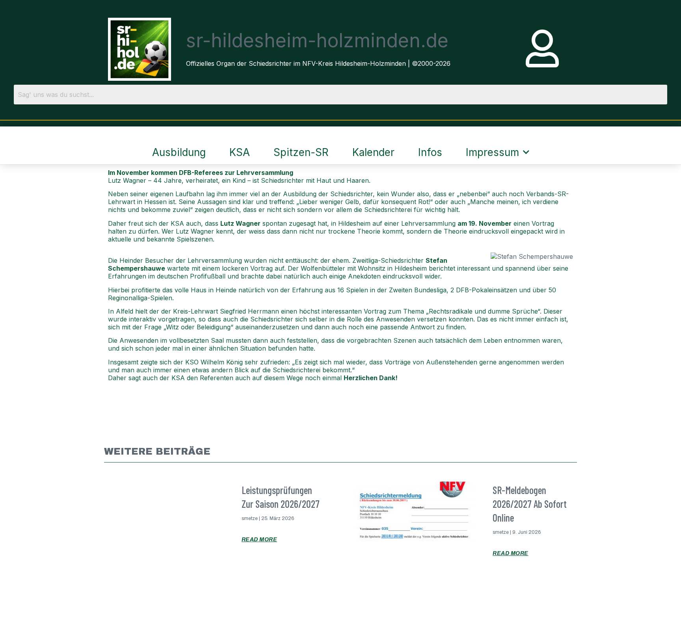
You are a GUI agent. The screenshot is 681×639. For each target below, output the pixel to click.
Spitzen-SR (301, 152)
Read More (259, 539)
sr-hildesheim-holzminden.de (317, 40)
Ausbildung (179, 152)
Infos (430, 152)
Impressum (492, 152)
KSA (239, 152)
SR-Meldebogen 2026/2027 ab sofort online (530, 504)
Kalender (373, 152)
